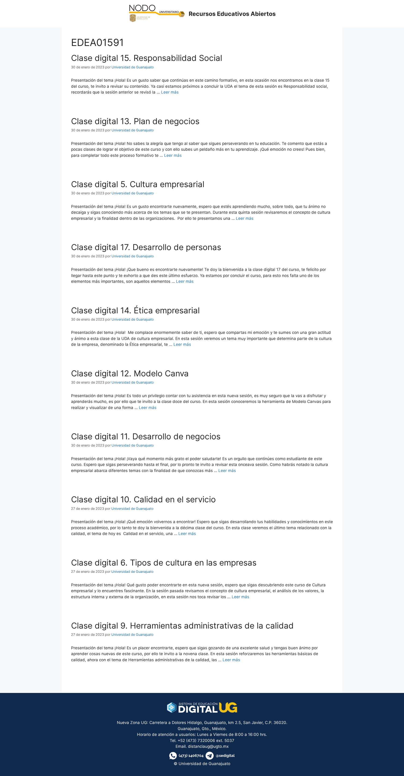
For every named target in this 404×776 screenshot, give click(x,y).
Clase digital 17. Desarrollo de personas (146, 247)
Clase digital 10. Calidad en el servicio (143, 499)
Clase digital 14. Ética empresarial (135, 310)
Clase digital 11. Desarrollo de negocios (145, 436)
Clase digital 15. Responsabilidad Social (146, 58)
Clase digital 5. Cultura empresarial (137, 184)
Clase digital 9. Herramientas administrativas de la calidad (182, 625)
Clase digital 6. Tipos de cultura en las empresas (163, 562)
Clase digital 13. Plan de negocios (135, 121)
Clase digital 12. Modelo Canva (130, 373)
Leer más (170, 92)
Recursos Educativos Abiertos (232, 13)
